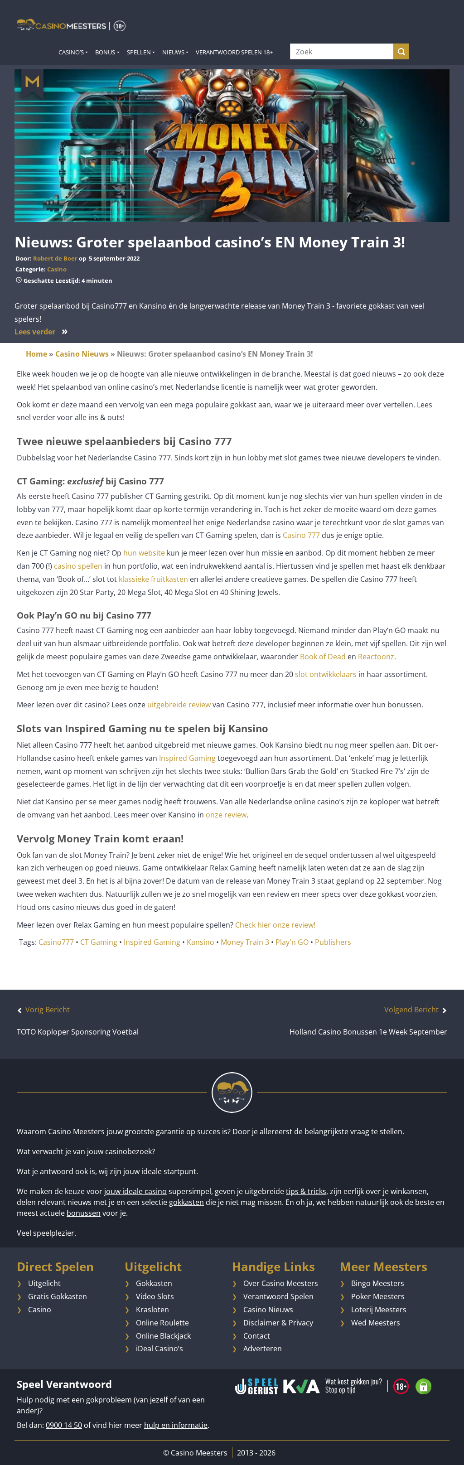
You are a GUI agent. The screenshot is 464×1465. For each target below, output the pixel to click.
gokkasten (186, 1202)
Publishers (333, 942)
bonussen (84, 1213)
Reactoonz (375, 657)
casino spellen (78, 566)
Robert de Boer (55, 258)
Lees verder (41, 332)
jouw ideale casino (135, 1191)
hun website (144, 553)
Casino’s (71, 52)
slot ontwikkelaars (326, 674)
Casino (57, 269)
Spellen (139, 52)
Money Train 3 (245, 942)
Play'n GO (292, 942)
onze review (226, 815)
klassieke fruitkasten (153, 579)
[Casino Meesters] (71, 24)
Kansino (200, 942)
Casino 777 (301, 535)
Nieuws (173, 52)
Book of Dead (322, 657)
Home (36, 354)
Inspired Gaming (187, 758)
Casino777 (56, 942)
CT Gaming (98, 942)
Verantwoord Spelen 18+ (234, 52)
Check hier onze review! (277, 925)
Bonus (105, 52)
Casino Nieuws (82, 354)
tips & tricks (306, 1191)
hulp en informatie (176, 1425)
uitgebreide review (179, 705)
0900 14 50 (64, 1425)
